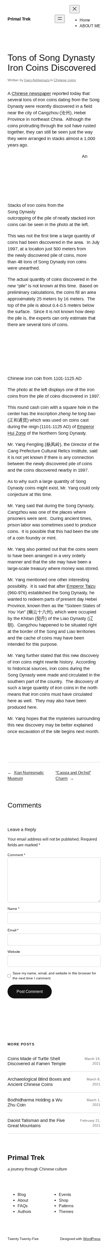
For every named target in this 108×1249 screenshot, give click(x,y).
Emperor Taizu (81, 586)
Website (14, 952)
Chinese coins (65, 80)
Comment (16, 855)
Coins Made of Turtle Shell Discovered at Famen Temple (37, 1061)
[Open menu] (60, 19)
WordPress (91, 1239)
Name (13, 909)
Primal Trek (19, 19)
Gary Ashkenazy (37, 80)
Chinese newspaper (31, 93)
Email (13, 930)
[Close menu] (75, 9)
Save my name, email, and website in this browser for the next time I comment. (54, 975)
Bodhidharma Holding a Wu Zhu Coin (35, 1102)
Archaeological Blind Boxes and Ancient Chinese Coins (39, 1082)
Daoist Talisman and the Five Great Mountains (36, 1123)
